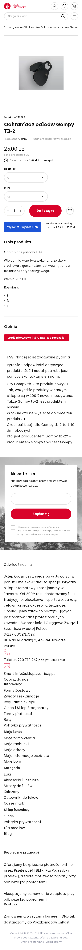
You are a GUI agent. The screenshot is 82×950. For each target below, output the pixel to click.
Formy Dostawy (17, 690)
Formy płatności (18, 714)
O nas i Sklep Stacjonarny (26, 708)
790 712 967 (27, 660)
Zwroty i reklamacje (21, 696)
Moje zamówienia (19, 738)
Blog (8, 834)
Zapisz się (41, 514)
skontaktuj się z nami (40, 376)
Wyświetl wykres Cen (22, 227)
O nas (9, 816)
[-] (8, 211)
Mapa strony (54, 941)
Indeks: (8, 117)
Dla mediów (14, 828)
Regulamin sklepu (19, 702)
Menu (74, 16)
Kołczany (11, 792)
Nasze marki (14, 803)
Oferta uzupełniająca (54, 937)
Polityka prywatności (22, 725)
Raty (8, 719)
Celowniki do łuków (21, 797)
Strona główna (13, 27)
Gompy (22, 138)
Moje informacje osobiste (26, 756)
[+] (20, 211)
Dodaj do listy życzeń (70, 211)
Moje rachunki (16, 744)
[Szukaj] (63, 16)
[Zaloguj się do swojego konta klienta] (54, 6)
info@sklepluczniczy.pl (35, 674)
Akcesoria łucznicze (21, 780)
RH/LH (8, 188)
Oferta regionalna (32, 941)
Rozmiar (9, 168)
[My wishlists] (64, 6)
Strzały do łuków (18, 786)
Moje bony (13, 761)
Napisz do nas (16, 679)
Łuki (7, 774)
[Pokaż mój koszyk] (74, 6)
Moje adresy (14, 750)
